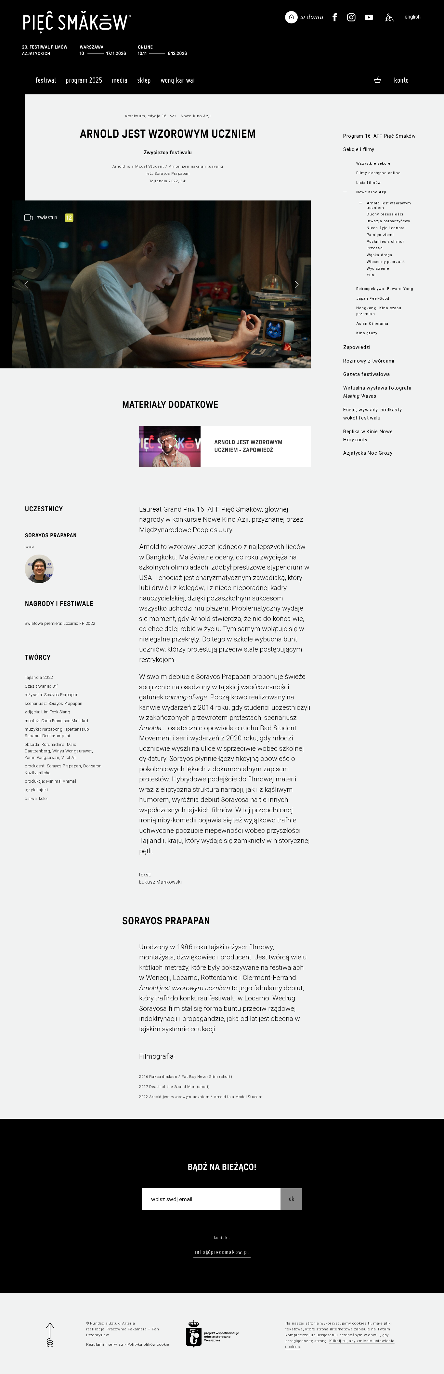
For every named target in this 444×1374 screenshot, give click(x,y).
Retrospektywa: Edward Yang (384, 288)
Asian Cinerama (372, 323)
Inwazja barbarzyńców (389, 221)
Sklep (144, 80)
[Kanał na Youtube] (369, 17)
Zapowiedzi (356, 347)
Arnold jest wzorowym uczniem (389, 205)
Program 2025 (84, 80)
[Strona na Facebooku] (335, 17)
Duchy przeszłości (385, 214)
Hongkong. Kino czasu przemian (379, 311)
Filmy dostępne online (378, 173)
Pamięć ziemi (380, 234)
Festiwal (45, 80)
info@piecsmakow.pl (222, 1251)
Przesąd (375, 248)
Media (119, 80)
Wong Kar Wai (178, 80)
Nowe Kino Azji (371, 192)
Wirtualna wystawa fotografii (377, 392)
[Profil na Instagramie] (351, 17)
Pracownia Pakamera (127, 1329)
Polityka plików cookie (148, 1344)
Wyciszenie (378, 268)
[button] (296, 284)
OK (291, 1198)
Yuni (371, 275)
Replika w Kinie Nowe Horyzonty (368, 436)
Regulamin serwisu (105, 1344)
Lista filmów (368, 182)
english (413, 17)
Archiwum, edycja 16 (146, 116)
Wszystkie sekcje (373, 163)
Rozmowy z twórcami (368, 361)
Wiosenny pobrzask (386, 261)
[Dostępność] (390, 17)
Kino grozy (366, 333)
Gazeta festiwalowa (366, 374)
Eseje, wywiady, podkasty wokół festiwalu (372, 414)
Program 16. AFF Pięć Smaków (379, 136)
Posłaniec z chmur (385, 241)
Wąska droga (379, 255)
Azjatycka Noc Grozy (368, 453)
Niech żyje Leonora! (386, 228)
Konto (401, 80)
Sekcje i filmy (358, 149)
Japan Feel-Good (373, 298)
